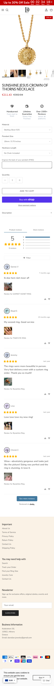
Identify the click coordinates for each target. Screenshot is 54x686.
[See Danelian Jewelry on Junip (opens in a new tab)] (32, 504)
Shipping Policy (8, 548)
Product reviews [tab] (15, 230)
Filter (28, 258)
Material (5, 124)
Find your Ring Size (10, 571)
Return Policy (7, 540)
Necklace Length (9, 148)
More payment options (27, 205)
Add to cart (27, 191)
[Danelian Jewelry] (27, 10)
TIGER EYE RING (19, 338)
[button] (36, 237)
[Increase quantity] (20, 180)
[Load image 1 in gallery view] (27, 41)
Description (7, 213)
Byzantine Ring (18, 389)
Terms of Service (9, 532)
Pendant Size (7, 136)
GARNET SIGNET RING (22, 294)
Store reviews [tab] (38, 230)
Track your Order (9, 567)
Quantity (6, 175)
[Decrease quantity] (5, 180)
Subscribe (10, 613)
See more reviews (27, 498)
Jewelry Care (7, 575)
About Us (6, 528)
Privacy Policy (8, 536)
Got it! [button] (41, 678)
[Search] (8, 10)
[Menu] (3, 10)
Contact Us (6, 544)
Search (5, 563)
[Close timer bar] (51, 2)
